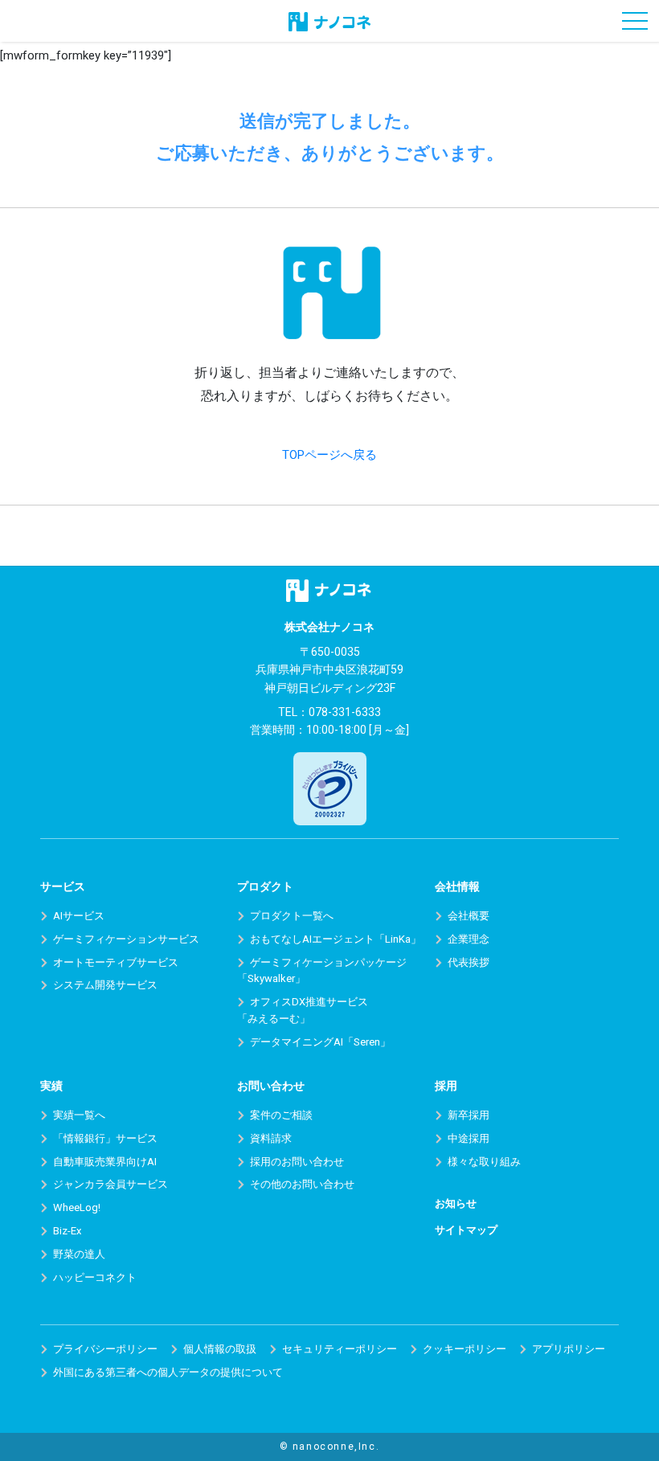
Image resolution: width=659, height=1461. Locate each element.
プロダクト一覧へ (292, 916)
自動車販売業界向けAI (105, 1162)
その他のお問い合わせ (302, 1184)
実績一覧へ (79, 1115)
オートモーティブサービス (115, 962)
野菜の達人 (79, 1254)
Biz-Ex (67, 1231)
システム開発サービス (105, 985)
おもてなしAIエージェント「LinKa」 (335, 939)
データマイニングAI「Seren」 (320, 1042)
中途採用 (468, 1138)
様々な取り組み (484, 1162)
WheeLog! (76, 1207)
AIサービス (78, 916)
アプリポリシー (568, 1349)
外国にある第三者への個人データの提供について (168, 1372)
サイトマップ (466, 1230)
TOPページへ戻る (329, 455)
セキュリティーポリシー (339, 1349)
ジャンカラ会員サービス (110, 1184)
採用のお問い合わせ (297, 1162)
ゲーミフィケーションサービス (126, 939)
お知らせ (456, 1203)
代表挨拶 (468, 962)
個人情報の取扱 (219, 1349)
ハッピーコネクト (95, 1277)
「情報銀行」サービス (105, 1138)
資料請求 (271, 1138)
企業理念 (468, 939)
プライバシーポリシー (105, 1349)
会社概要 (468, 916)
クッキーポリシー (464, 1349)
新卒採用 (468, 1115)
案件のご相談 (281, 1115)
